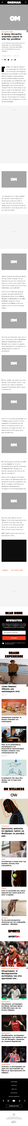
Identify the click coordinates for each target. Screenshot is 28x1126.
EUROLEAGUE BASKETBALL (11, 968)
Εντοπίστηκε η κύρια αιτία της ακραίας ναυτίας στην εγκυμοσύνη (14, 863)
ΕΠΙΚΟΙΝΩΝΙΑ (14, 1081)
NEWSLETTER (14, 1106)
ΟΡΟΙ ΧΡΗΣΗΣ (14, 1092)
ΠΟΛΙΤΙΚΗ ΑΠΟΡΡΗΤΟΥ (14, 1096)
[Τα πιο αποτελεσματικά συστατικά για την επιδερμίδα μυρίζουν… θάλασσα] (14, 908)
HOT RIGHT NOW (7, 31)
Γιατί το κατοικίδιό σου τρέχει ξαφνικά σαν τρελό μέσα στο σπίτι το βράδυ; (13, 893)
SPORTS (14, 931)
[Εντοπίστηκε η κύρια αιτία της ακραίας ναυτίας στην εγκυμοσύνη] (14, 849)
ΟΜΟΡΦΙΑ (5, 917)
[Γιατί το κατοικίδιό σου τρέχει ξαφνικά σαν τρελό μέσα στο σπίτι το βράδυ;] (14, 878)
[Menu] (2, 2)
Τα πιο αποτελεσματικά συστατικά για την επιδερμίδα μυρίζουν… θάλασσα (13, 922)
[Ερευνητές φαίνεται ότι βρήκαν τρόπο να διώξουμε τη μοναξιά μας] (14, 812)
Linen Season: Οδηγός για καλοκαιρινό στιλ (11, 689)
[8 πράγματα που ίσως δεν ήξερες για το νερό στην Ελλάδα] (14, 768)
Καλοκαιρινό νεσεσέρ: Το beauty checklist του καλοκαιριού (11, 719)
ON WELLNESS (14, 789)
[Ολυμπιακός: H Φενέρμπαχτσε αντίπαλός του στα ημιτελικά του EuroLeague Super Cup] (14, 955)
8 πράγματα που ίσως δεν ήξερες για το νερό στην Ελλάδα (12, 780)
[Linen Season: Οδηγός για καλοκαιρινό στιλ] (14, 673)
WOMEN (5, 570)
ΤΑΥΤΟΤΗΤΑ (14, 1085)
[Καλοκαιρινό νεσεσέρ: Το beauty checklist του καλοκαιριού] (14, 707)
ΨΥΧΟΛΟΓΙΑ (5, 826)
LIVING (4, 888)
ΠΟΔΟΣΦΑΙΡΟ (6, 1001)
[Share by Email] (15, 59)
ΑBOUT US (14, 1089)
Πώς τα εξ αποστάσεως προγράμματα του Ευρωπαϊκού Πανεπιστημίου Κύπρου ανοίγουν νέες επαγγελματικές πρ (13, 749)
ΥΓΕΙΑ (4, 859)
